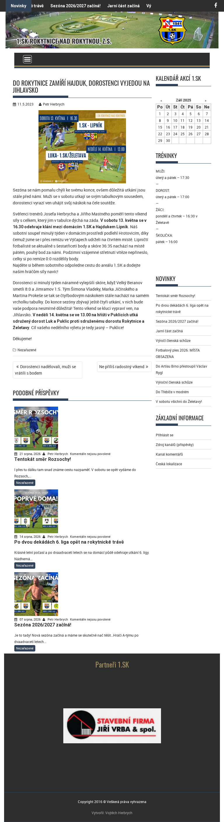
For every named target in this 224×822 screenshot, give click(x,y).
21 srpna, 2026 (30, 454)
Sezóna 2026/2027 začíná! (65, 5)
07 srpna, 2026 (30, 619)
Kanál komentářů (169, 454)
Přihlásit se (164, 435)
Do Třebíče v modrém (172, 391)
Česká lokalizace (169, 463)
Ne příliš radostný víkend (121, 366)
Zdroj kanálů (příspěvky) (175, 444)
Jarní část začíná (113, 5)
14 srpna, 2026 (30, 536)
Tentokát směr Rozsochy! (175, 295)
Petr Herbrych (53, 104)
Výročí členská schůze (173, 340)
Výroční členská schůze (174, 382)
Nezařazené (27, 349)
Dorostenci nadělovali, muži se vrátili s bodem (45, 370)
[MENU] (27, 59)
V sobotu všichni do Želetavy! (179, 401)
